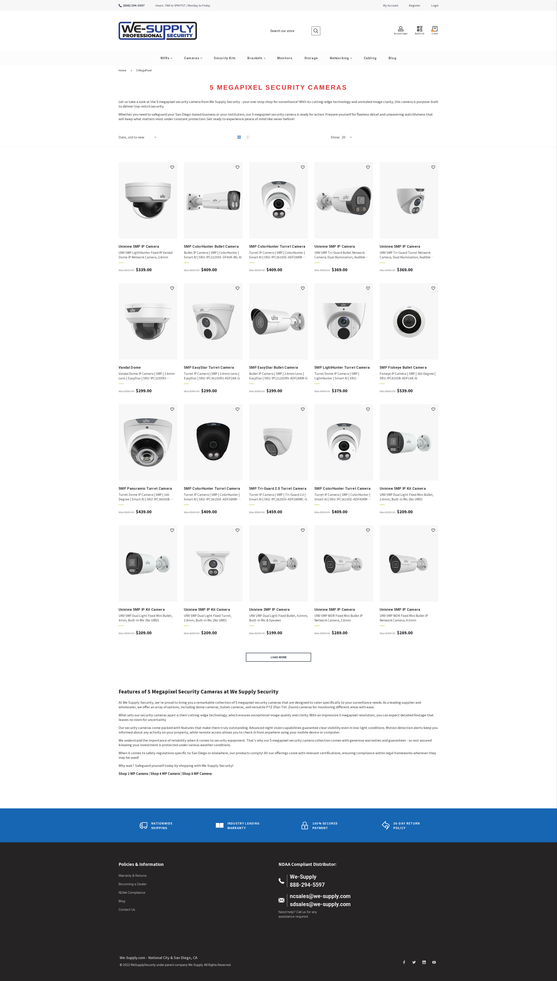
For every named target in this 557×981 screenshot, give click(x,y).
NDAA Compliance (132, 893)
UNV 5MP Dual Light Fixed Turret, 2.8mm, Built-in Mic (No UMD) (208, 617)
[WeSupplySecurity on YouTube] (434, 962)
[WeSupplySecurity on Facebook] (404, 962)
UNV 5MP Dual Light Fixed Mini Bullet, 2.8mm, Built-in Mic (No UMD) (406, 496)
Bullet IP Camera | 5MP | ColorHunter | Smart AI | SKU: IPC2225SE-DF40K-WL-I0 (213, 254)
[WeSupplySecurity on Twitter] (414, 962)
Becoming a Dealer (133, 884)
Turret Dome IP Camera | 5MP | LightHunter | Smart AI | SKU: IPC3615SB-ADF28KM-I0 (336, 375)
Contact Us (127, 910)
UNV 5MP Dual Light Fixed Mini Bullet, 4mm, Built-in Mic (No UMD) (145, 617)
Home (122, 70)
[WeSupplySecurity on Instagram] (424, 962)
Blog (122, 901)
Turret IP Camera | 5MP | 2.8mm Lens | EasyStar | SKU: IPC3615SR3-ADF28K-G (212, 375)
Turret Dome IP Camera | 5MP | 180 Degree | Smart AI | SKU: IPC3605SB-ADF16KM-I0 (145, 496)
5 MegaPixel (144, 70)
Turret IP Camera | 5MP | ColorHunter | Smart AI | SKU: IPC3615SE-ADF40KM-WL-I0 (342, 496)
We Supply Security (138, 702)
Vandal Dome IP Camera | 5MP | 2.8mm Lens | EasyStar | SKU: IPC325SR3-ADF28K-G (147, 375)
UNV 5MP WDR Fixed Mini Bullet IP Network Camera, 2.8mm (338, 617)
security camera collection (310, 740)
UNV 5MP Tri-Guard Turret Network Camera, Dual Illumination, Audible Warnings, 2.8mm (405, 254)
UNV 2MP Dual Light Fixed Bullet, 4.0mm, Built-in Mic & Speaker (278, 617)
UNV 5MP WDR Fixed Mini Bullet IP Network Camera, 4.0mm (404, 617)
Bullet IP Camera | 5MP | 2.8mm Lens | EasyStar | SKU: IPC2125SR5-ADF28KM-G (278, 375)
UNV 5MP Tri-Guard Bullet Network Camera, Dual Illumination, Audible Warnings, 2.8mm (339, 254)
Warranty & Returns (133, 876)
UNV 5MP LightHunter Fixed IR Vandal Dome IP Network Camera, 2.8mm (146, 254)
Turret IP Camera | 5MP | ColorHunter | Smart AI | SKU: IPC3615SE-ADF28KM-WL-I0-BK (212, 496)
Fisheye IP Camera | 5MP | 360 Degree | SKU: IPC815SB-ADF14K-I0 (408, 375)
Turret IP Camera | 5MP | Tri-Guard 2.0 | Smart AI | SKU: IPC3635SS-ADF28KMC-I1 (278, 496)
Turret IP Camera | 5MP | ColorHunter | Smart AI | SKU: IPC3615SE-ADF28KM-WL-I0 (277, 254)
